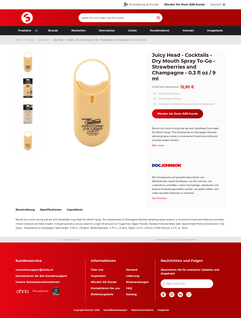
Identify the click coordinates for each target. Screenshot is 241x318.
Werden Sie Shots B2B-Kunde (177, 113)
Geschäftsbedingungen (115, 310)
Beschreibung (25, 209)
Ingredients (75, 209)
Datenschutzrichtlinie (142, 310)
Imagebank (163, 310)
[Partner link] (23, 291)
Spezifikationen (51, 209)
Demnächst (44, 39)
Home (19, 39)
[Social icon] (164, 296)
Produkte (30, 39)
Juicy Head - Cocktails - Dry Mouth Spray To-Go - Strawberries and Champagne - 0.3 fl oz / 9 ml (99, 39)
